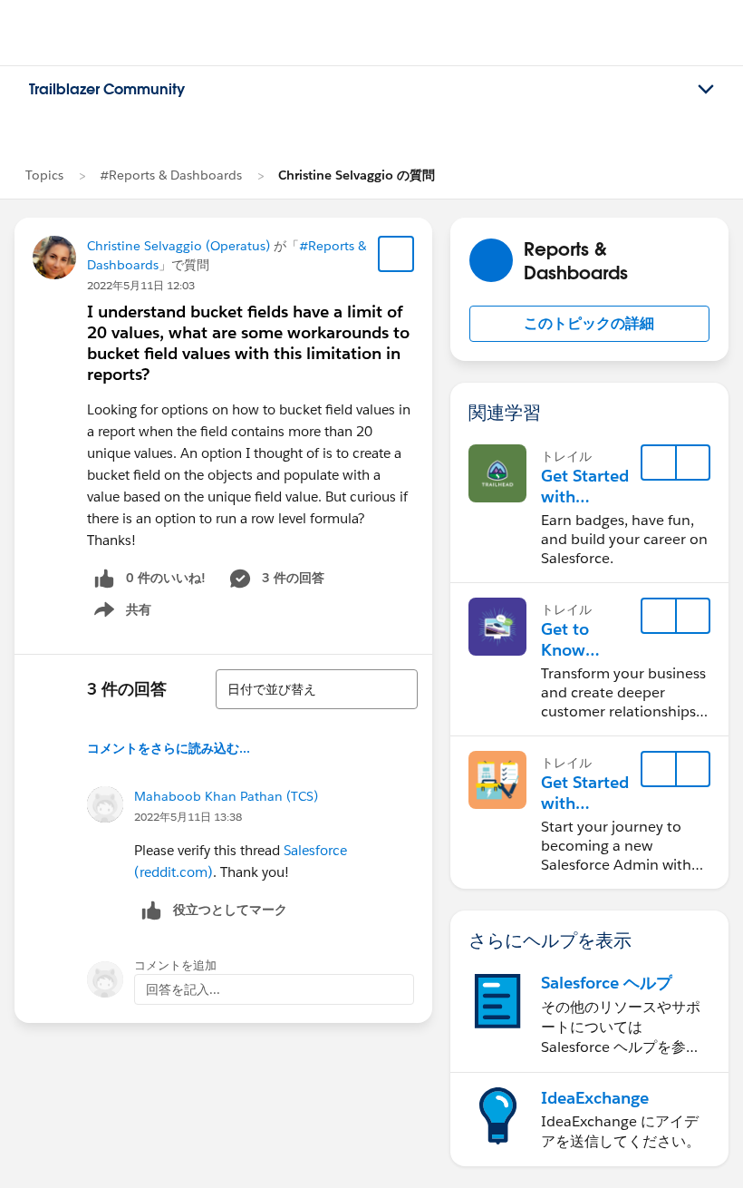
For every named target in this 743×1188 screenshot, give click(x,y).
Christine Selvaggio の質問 (356, 175)
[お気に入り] (396, 254)
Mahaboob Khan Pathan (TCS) (226, 796)
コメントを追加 (175, 965)
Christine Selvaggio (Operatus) (178, 246)
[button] (589, 324)
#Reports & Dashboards (171, 175)
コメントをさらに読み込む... (168, 748)
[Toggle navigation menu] (706, 90)
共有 (119, 613)
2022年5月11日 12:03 (141, 285)
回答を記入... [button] (183, 989)
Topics (44, 175)
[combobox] (317, 689)
